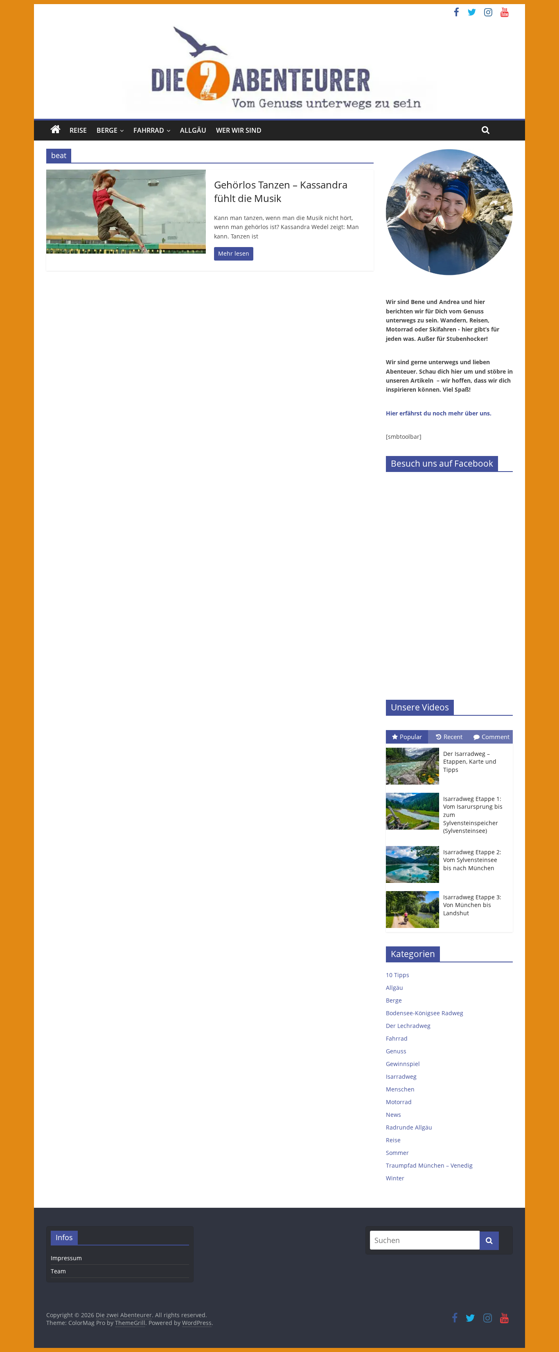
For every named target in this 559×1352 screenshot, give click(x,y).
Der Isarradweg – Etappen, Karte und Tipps (469, 762)
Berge (107, 130)
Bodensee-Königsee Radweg (424, 1013)
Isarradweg (401, 1076)
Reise (78, 130)
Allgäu (193, 130)
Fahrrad (148, 130)
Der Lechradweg (408, 1026)
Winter (395, 1178)
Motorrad (399, 1102)
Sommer (397, 1153)
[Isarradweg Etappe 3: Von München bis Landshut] (414, 891)
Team (58, 1271)
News (393, 1114)
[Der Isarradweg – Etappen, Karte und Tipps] (414, 748)
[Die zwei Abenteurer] (279, 69)
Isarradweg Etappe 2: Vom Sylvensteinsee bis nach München (472, 860)
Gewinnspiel (403, 1064)
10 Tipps (397, 975)
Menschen (400, 1089)
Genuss (396, 1051)
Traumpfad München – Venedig (429, 1165)
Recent (453, 737)
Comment (495, 737)
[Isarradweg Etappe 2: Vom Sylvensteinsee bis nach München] (414, 846)
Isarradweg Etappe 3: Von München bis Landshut (472, 905)
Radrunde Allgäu (409, 1127)
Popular (411, 737)
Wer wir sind (238, 130)
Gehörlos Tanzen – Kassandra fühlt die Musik (280, 191)
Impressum (66, 1258)
